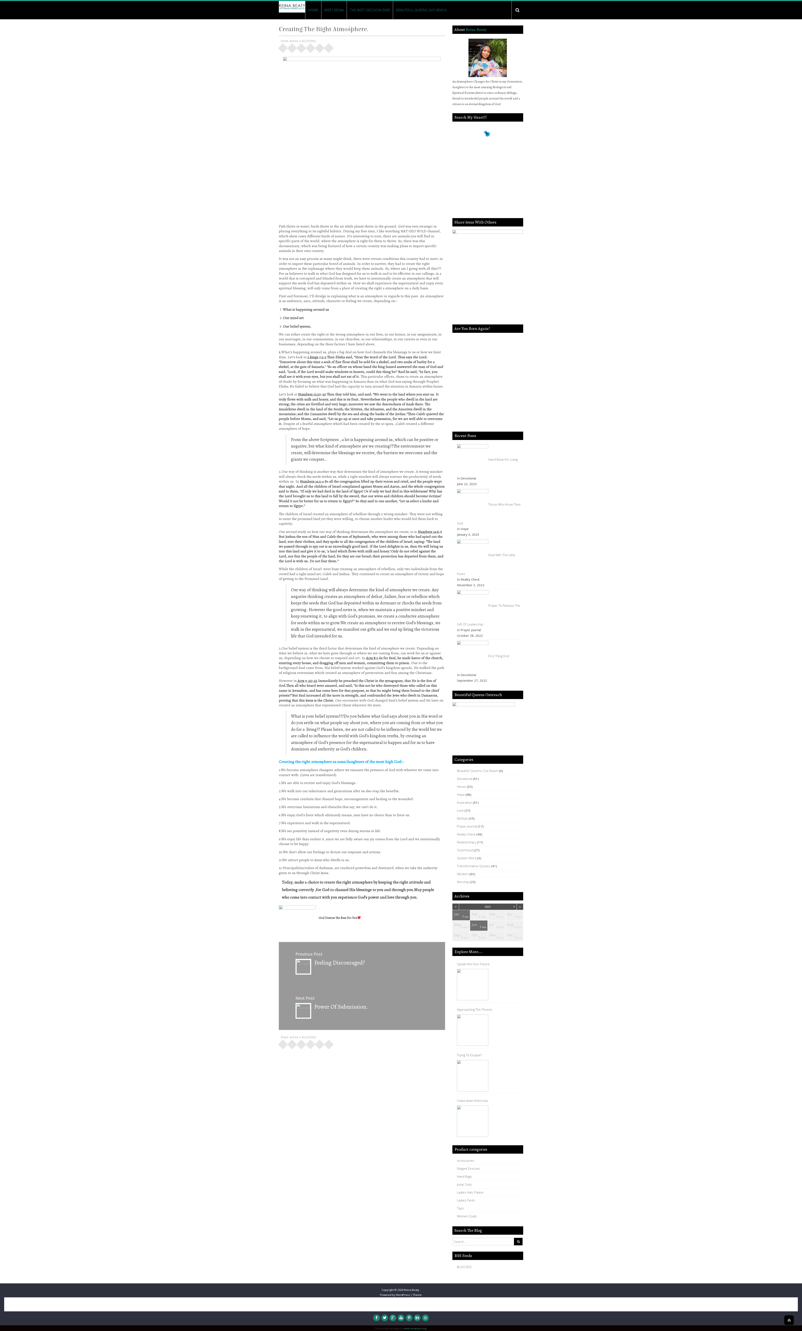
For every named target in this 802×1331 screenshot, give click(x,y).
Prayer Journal (467, 826)
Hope (461, 794)
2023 (488, 907)
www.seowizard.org (415, 1328)
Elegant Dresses (468, 1168)
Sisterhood (465, 850)
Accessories (465, 1160)
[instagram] (425, 1317)
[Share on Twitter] (292, 47)
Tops (460, 1208)
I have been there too (472, 1100)
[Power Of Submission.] (303, 1010)
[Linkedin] (417, 1317)
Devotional (464, 779)
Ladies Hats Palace (470, 1192)
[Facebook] (376, 1317)
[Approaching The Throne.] (472, 1030)
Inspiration (464, 802)
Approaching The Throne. (475, 1009)
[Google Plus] (393, 1317)
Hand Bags (464, 1176)
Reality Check (466, 834)
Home (313, 10)
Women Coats (467, 1216)
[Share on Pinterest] (301, 47)
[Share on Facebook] (283, 47)
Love (460, 810)
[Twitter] (384, 1317)
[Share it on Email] (329, 47)
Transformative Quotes (473, 866)
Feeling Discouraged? (339, 963)
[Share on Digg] (320, 47)
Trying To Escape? (469, 1055)
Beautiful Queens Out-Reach (421, 10)
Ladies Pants (466, 1200)
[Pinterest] (409, 1317)
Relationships (466, 842)
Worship (463, 882)
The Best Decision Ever (370, 10)
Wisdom (462, 874)
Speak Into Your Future (473, 964)
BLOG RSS (464, 1267)
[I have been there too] (472, 1121)
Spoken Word (466, 858)
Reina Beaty (476, 29)
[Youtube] (401, 1317)
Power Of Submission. (341, 1007)
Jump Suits (464, 1184)
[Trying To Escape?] (472, 1075)
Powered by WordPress (395, 1295)
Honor (461, 786)
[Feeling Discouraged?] (303, 966)
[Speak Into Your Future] (472, 984)
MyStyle (462, 818)
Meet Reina (334, 10)
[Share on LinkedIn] (310, 47)
